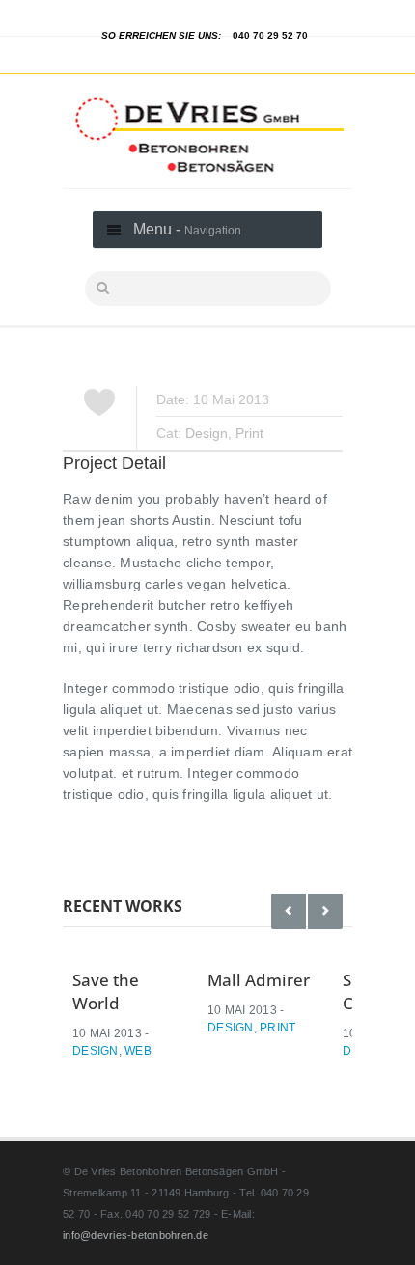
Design (206, 433)
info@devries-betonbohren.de (135, 1235)
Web (138, 1051)
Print (249, 433)
